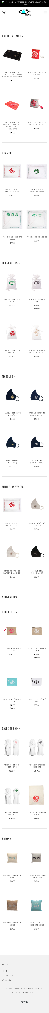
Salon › (6, 839)
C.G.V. (14, 993)
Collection (7, 975)
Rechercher (27, 988)
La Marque (7, 980)
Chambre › (8, 153)
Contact (39, 988)
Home (4, 971)
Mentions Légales (28, 993)
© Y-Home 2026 (12, 988)
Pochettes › (9, 612)
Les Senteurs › (11, 263)
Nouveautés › (10, 597)
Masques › (8, 376)
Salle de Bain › (11, 728)
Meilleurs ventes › (13, 487)
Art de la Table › (12, 36)
